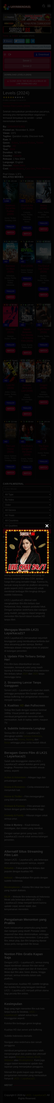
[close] (47, 526)
